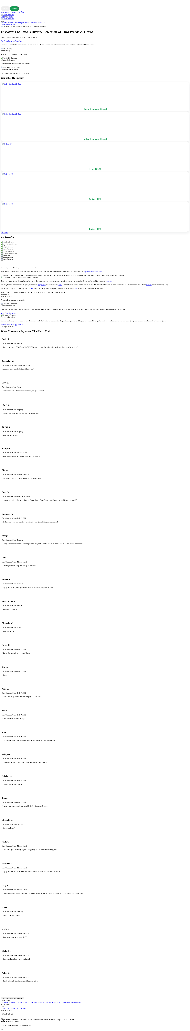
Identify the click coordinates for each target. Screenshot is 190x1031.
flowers (149, 285)
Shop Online (14, 23)
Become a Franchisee (29, 23)
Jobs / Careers (75, 1002)
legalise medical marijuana (93, 272)
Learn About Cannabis (21, 1002)
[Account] (2, 21)
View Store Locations (8, 313)
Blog (20, 23)
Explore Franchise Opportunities (12, 325)
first (75, 288)
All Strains (4, 233)
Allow (14, 8)
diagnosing (42, 285)
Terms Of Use (13, 1008)
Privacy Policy (23, 1008)
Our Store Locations (8, 25)
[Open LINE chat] (2, 1018)
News (40, 1002)
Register (9, 17)
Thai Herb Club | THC (9, 12)
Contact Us (41, 23)
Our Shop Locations (8, 41)
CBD (60, 285)
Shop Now (19, 41)
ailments (108, 281)
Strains (7, 23)
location (30, 288)
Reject (5, 8)
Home (3, 23)
